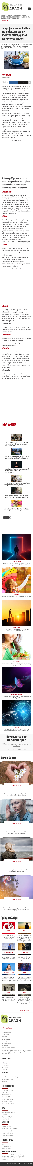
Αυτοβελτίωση (24, 952)
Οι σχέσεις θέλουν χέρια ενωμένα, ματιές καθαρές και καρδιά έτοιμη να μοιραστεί (16, 509)
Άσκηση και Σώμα (7, 1126)
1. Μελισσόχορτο (7, 192)
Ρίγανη (22, 17)
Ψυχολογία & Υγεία (7, 1117)
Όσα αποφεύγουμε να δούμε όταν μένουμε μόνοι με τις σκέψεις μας (24, 978)
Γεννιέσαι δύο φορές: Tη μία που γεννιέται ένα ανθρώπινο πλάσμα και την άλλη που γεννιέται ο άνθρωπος (16, 909)
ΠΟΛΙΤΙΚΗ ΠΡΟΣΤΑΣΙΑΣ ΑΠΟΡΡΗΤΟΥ (16, 749)
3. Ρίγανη (4, 245)
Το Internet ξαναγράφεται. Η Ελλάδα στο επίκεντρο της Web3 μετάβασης (16, 697)
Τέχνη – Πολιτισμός (7, 1101)
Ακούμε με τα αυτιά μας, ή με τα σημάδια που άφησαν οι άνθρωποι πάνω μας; (16, 832)
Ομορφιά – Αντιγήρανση (8, 1131)
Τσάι (13, 18)
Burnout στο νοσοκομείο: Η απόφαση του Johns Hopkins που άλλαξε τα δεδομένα (16, 457)
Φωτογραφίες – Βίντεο (8, 1103)
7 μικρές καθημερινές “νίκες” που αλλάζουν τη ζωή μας (16, 597)
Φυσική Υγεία (5, 20)
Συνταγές (4, 1081)
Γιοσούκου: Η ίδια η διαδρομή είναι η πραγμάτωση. (9, 937)
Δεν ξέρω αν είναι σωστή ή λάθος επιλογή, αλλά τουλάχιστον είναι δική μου (16, 564)
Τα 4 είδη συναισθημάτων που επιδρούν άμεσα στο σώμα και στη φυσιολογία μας (16, 496)
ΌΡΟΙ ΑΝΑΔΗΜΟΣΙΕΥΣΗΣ (8, 1048)
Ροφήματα (26, 17)
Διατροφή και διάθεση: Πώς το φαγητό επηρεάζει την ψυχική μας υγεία (16, 664)
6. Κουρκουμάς (6, 335)
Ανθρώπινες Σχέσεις (9, 972)
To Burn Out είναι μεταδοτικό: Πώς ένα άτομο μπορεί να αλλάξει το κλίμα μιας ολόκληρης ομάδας (16, 444)
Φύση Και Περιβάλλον (8, 1135)
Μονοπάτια (5, 1067)
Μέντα (9, 17)
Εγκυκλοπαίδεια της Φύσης (10, 1129)
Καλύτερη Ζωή (6, 1065)
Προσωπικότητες (8, 952)
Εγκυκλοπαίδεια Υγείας (8, 1112)
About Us (4, 1037)
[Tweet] (23, 82)
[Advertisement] (16, 159)
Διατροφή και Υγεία (7, 1079)
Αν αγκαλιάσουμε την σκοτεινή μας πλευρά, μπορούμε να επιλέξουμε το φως (16, 794)
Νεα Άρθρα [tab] (9, 425)
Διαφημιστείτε (6, 1039)
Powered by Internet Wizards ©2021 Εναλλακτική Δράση (19, 1163)
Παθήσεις (4, 1114)
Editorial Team (6, 77)
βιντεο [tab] (6, 518)
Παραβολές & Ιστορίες (8, 1097)
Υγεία (3, 1108)
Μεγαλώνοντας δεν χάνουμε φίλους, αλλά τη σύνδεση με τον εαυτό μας (16, 870)
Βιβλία (8, 931)
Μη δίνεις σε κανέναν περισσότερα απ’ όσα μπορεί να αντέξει (8, 999)
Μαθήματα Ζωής (6, 1094)
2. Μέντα (4, 216)
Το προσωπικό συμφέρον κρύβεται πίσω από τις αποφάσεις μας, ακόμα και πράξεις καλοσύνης (24, 1000)
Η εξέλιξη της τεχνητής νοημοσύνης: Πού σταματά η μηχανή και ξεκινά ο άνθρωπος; (16, 730)
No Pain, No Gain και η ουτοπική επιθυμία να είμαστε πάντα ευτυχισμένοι (17, 484)
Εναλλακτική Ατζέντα (9, 1152)
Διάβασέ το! (3, 15)
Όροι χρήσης (5, 1041)
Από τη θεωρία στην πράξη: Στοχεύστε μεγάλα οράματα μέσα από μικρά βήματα (16, 629)
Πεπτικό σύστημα (16, 17)
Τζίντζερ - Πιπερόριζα (6, 18)
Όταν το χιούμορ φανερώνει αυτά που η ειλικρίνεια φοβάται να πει (9, 979)
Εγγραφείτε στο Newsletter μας (16, 738)
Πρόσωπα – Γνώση (7, 1140)
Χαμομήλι (16, 18)
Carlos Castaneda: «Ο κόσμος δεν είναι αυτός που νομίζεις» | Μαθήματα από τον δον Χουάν (24, 938)
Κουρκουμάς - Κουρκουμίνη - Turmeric (16, 15)
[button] (29, 8)
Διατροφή (5, 1073)
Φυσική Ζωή (5, 1122)
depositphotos (6, 1032)
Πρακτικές (4, 1069)
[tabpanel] (16, 471)
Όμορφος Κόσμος (8, 1086)
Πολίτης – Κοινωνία (7, 1099)
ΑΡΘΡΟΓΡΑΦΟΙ (6, 1034)
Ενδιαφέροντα (6, 1063)
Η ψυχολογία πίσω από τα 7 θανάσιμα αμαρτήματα (24, 958)
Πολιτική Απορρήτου (8, 1043)
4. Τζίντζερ (5, 306)
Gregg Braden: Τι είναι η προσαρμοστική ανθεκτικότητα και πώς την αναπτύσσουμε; (16, 470)
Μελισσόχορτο (4, 17)
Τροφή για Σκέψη (16, 785)
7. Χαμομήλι (5, 348)
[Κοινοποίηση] (13, 82)
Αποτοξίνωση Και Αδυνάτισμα (10, 1077)
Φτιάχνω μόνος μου (8, 1133)
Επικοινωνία (5, 1046)
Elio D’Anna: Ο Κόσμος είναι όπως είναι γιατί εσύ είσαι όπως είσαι (9, 958)
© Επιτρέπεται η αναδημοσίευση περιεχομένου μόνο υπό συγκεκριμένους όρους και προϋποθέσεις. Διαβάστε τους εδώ (16, 1051)
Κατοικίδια (5, 1092)
